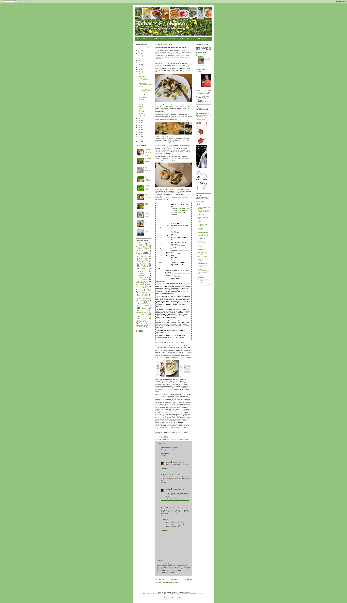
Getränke (140, 276)
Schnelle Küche (145, 303)
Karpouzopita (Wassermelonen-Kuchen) (148, 152)
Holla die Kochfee (202, 256)
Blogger (181, 597)
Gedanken (139, 271)
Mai (140, 106)
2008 (139, 139)
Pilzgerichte (144, 294)
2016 (139, 120)
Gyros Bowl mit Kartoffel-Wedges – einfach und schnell (204, 272)
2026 (139, 53)
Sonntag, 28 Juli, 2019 (178, 462)
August (141, 99)
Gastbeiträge (139, 270)
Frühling (143, 265)
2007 (139, 141)
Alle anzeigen (208, 284)
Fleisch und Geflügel (143, 263)
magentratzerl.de (202, 263)
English (141, 260)
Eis (150, 258)
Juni (140, 104)
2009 (139, 136)
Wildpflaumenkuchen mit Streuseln (148, 160)
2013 (139, 127)
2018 (139, 71)
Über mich (172, 38)
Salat (149, 302)
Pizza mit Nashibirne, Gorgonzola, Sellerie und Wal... (145, 91)
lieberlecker (201, 277)
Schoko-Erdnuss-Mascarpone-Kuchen (145, 84)
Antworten (163, 455)
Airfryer (149, 244)
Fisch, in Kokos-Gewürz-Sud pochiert (148, 214)
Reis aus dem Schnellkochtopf (148, 169)
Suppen (144, 308)
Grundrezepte (147, 277)
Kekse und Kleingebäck (143, 285)
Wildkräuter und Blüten (143, 325)
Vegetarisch (146, 314)
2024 (139, 58)
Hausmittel (144, 279)
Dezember (142, 73)
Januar (141, 115)
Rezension (187, 439)
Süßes (139, 310)
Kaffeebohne (201, 249)
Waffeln (145, 323)
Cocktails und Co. (145, 255)
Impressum (190, 38)
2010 (139, 134)
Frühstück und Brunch (143, 267)
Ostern (143, 292)
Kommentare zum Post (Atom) (170, 582)
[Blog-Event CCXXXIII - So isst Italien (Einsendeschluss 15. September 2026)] (203, 119)
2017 (139, 118)
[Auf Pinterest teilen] (167, 437)
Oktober (141, 95)
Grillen (137, 277)
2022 (139, 62)
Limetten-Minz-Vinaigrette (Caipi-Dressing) (147, 188)
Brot (150, 253)
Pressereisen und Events (143, 297)
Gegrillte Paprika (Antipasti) (147, 205)
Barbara (168, 462)
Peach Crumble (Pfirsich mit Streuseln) (148, 178)
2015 (139, 123)
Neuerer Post (160, 579)
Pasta (149, 292)
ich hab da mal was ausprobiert (203, 224)
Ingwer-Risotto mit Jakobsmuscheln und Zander (144, 79)
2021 (139, 65)
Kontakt (181, 38)
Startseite (174, 579)
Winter (141, 327)
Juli (140, 102)
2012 (139, 130)
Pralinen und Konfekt (142, 295)
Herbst (138, 281)
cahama (200, 241)
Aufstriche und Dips (143, 248)
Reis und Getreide (179, 439)
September (142, 97)
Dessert (143, 256)
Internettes (139, 283)
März (140, 111)
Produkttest (142, 298)
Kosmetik (138, 288)
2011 (139, 132)
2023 (139, 60)
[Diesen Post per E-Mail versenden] (160, 437)
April (140, 108)
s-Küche (200, 269)
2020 (139, 67)
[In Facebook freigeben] (165, 437)
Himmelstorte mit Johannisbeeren (148, 196)
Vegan (149, 312)
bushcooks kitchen (203, 232)
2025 (139, 55)
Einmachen (139, 258)
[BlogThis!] (161, 437)
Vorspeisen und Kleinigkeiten (143, 320)
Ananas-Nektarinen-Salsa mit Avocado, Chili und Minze (204, 244)
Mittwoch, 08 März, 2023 (172, 508)
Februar (141, 113)
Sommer (147, 306)
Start (138, 38)
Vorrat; (145, 316)
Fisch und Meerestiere (167, 439)
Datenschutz (202, 38)
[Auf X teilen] (163, 437)
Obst (149, 290)
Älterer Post (187, 579)
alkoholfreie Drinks (144, 245)
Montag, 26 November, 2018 (173, 447)
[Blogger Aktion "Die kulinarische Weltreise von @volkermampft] (201, 192)
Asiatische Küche (141, 247)
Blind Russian (142, 87)
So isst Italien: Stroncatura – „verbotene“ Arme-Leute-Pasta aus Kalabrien (204, 212)
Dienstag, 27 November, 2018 (172, 474)
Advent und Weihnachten (143, 243)
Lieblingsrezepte (159, 38)
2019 (139, 69)
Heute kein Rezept (202, 220)
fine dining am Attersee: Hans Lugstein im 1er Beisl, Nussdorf (203, 235)
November (142, 76)
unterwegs (139, 312)
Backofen (141, 251)
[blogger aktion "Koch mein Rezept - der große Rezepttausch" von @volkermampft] (201, 167)
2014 (139, 125)
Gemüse (139, 273)
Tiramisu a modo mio (203, 265)
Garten (144, 268)
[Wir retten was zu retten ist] (201, 143)
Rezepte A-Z (147, 38)
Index (146, 281)
